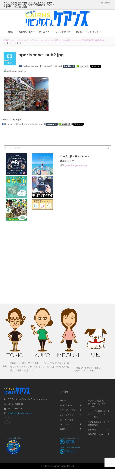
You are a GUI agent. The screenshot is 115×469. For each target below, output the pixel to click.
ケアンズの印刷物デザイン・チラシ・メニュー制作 (97, 414)
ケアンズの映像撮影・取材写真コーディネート (97, 403)
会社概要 (92, 429)
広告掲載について (96, 434)
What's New (25, 31)
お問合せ (64, 429)
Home (10, 31)
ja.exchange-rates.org (76, 165)
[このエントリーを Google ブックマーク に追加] (20, 66)
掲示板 (79, 31)
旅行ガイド (44, 31)
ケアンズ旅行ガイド (68, 410)
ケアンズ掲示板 (67, 419)
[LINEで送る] (82, 66)
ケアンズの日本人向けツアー (15, 438)
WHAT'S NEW (66, 405)
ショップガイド (62, 31)
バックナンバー (95, 31)
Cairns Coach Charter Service (70, 447)
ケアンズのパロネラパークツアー (71, 438)
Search (106, 2)
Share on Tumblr (69, 66)
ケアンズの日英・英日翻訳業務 (97, 423)
